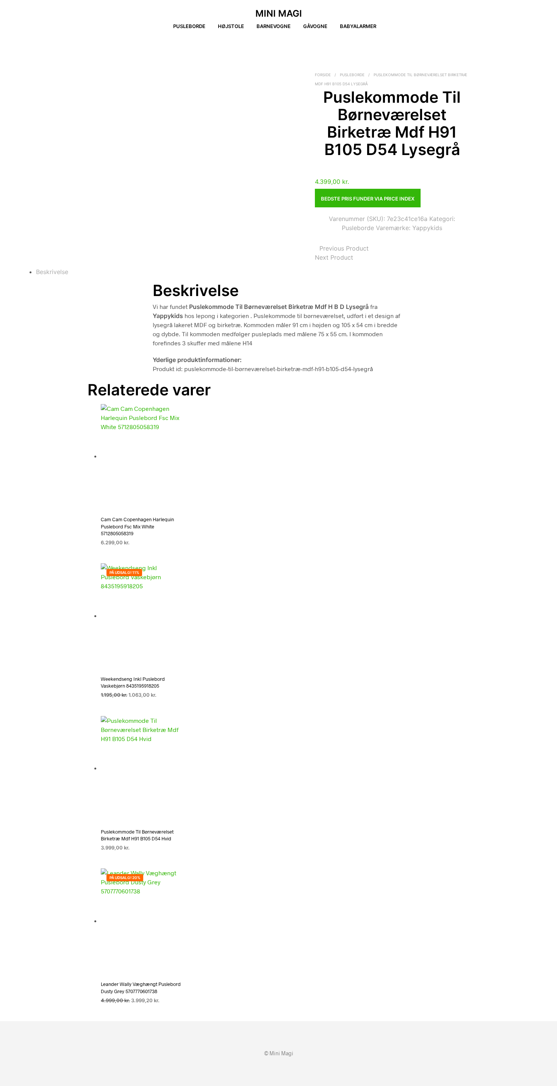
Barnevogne (274, 26)
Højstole (231, 26)
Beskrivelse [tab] (52, 272)
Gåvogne (315, 26)
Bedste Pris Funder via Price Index (368, 199)
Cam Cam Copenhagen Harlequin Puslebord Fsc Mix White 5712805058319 (137, 526)
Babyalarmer (358, 26)
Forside (323, 74)
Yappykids (427, 228)
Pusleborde (189, 26)
